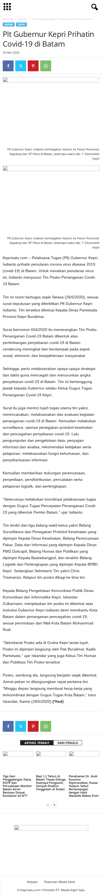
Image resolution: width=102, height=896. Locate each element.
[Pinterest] (33, 65)
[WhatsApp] (45, 65)
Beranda (8, 19)
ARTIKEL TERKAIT (36, 743)
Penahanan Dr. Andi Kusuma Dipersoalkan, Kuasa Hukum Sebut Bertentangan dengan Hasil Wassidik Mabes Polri (84, 786)
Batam (23, 19)
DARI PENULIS (67, 743)
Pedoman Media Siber (59, 882)
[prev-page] (48, 805)
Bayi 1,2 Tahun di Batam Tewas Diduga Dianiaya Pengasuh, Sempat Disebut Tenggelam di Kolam (51, 782)
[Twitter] (20, 65)
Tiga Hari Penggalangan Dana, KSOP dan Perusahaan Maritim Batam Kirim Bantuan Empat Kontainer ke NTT (17, 786)
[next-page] (54, 805)
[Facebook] (8, 65)
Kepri (21, 24)
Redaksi (32, 882)
